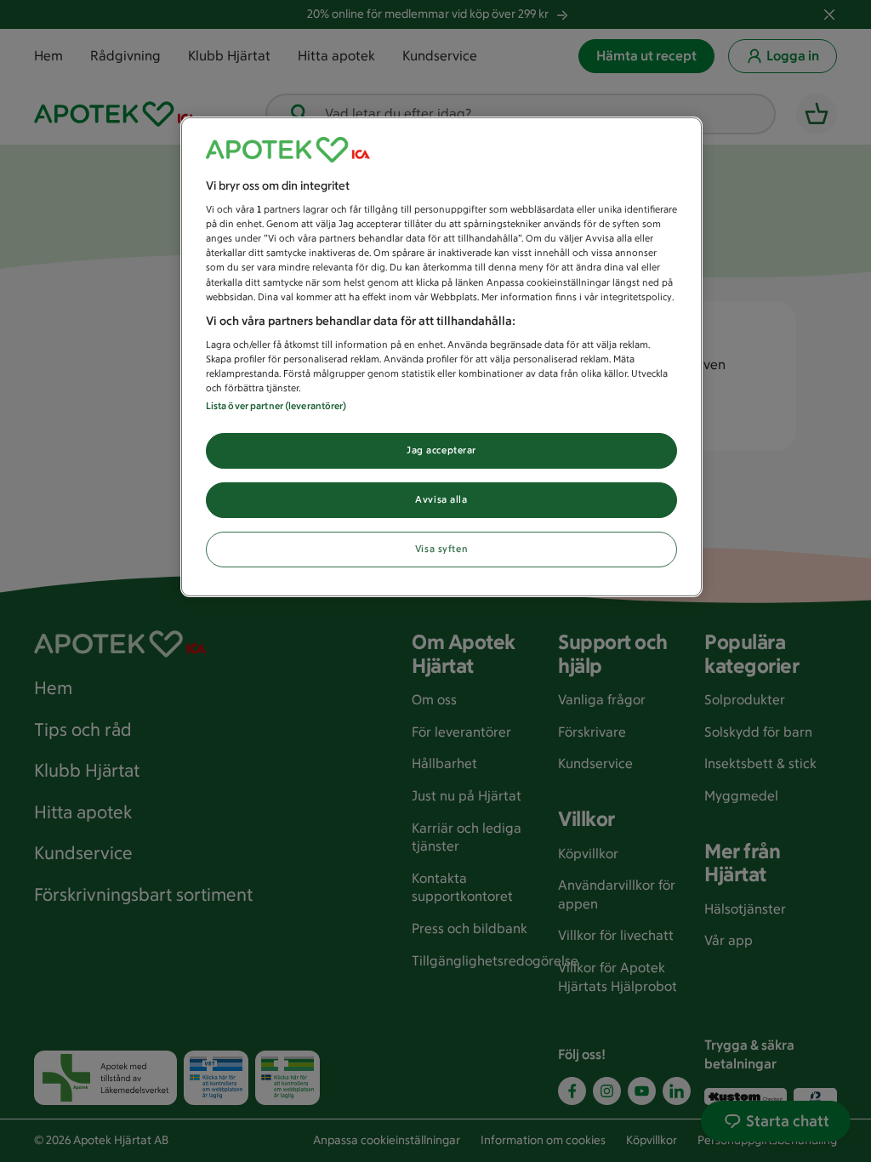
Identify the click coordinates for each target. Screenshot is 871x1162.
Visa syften (441, 549)
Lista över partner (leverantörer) (276, 406)
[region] (441, 357)
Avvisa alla (441, 499)
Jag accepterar (441, 450)
